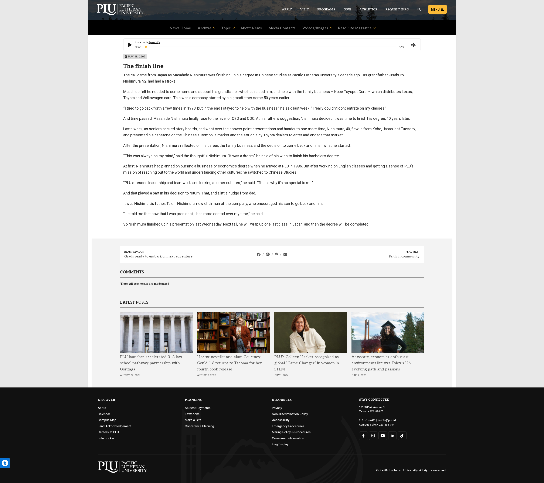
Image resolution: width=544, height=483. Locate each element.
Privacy (277, 408)
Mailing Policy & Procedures (291, 432)
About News (251, 28)
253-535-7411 (367, 420)
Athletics (368, 9)
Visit (304, 9)
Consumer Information (288, 438)
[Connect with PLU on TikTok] (402, 435)
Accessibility (280, 420)
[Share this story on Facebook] (259, 254)
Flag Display (280, 444)
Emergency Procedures (288, 426)
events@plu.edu (387, 420)
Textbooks (192, 414)
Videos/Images (315, 28)
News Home (180, 28)
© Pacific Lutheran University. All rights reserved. (411, 470)
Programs (326, 9)
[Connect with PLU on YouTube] (382, 435)
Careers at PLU (108, 432)
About (102, 408)
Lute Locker (106, 438)
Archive (204, 28)
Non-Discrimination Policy (290, 414)
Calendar (104, 414)
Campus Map (107, 420)
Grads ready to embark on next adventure (158, 256)
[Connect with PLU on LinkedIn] (392, 435)
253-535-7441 (387, 424)
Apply (287, 9)
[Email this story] (285, 254)
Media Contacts (282, 28)
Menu (435, 9)
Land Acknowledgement (114, 426)
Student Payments (198, 408)
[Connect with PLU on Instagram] (373, 435)
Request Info (397, 9)
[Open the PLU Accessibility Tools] (5, 463)
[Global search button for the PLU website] (419, 9)
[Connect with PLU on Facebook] (363, 435)
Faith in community (404, 256)
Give (347, 9)
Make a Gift (193, 420)
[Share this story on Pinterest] (277, 254)
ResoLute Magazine (354, 28)
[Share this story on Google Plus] (268, 254)
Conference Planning (199, 426)
